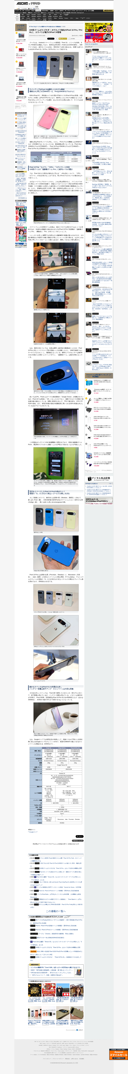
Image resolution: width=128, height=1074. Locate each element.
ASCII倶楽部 (108, 11)
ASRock (44, 16)
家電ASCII (30, 12)
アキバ (69, 10)
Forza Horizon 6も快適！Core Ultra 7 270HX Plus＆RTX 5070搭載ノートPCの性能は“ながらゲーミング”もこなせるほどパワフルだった (102, 150)
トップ (16, 10)
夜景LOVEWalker (68, 1054)
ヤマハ (71, 18)
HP (60, 14)
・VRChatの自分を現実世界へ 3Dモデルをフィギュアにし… (21, 185)
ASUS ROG (33, 16)
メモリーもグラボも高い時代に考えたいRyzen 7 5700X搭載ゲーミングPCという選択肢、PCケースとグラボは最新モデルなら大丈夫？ (102, 135)
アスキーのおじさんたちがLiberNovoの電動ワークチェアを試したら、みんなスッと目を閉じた (102, 59)
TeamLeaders (51, 12)
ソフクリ (88, 18)
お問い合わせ (74, 1058)
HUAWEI (50, 16)
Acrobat (28, 18)
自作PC (62, 10)
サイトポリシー (47, 1058)
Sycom (39, 14)
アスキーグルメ (37, 12)
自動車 (51, 10)
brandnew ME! (44, 20)
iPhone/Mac (45, 10)
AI (20, 10)
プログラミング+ (58, 12)
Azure (39, 18)
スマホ (73, 10)
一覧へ (110, 483)
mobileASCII (69, 1052)
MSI (50, 14)
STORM (86, 1043)
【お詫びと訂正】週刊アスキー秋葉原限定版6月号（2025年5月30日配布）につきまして (99, 494)
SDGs (64, 12)
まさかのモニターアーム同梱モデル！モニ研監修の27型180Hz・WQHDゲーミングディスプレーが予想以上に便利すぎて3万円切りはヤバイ (102, 210)
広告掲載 (81, 1058)
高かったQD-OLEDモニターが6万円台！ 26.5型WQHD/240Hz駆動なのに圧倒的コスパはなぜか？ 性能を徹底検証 (102, 280)
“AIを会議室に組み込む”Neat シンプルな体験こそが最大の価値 (102, 163)
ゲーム (85, 10)
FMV (23, 14)
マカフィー (22, 20)
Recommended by (71, 1030)
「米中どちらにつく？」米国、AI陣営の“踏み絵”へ (47, 975)
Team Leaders (61, 1050)
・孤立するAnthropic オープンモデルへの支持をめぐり (21, 194)
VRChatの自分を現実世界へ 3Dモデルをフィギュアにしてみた (51, 972)
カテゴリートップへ (78, 841)
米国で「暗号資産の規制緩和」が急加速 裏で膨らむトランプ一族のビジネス (55, 970)
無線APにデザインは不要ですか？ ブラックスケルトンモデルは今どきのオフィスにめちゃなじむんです (103, 343)
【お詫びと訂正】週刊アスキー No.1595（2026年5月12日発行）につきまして (99, 487)
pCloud (50, 20)
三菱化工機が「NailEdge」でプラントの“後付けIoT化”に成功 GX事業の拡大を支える (102, 72)
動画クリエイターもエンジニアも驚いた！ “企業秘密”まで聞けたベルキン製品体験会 (102, 317)
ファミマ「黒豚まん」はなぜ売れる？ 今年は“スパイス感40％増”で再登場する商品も (102, 93)
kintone (33, 18)
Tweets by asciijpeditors (91, 44)
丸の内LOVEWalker (85, 1054)
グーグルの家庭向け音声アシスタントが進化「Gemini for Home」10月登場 (59, 887)
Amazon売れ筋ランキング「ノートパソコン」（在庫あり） (20, 27)
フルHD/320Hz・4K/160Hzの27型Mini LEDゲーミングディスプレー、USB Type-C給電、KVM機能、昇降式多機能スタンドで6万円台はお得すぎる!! (102, 292)
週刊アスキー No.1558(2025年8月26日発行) (50, 937)
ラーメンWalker (33, 1054)
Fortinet (66, 18)
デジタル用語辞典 (61, 1052)
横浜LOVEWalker (50, 1054)
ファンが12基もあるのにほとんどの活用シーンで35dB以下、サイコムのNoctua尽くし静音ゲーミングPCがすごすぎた (102, 356)
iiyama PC (59, 1043)
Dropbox (50, 18)
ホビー (56, 10)
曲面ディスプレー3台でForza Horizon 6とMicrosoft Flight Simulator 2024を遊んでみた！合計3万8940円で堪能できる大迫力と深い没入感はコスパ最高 (102, 106)
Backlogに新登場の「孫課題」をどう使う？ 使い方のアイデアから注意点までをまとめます (102, 186)
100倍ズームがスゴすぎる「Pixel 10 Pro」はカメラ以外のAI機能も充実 (61, 868)
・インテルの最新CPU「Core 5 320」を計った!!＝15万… (21, 175)
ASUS (55, 14)
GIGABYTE (39, 16)
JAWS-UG (45, 1045)
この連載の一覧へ (56, 911)
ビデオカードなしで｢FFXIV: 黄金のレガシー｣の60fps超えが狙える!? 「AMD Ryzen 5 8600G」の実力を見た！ (102, 367)
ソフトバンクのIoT (82, 18)
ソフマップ (39, 20)
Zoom (77, 18)
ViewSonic (55, 16)
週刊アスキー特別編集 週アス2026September (21, 204)
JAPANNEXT (33, 20)
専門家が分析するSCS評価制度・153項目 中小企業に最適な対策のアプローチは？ (102, 224)
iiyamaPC (34, 14)
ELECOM (23, 16)
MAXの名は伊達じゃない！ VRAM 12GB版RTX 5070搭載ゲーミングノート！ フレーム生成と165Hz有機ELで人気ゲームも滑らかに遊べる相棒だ (102, 266)
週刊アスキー (44, 12)
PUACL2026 (73, 12)
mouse (28, 14)
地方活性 (68, 12)
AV (65, 10)
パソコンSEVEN (44, 14)
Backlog (61, 18)
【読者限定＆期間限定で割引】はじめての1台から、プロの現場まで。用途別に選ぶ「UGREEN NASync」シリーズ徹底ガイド (102, 197)
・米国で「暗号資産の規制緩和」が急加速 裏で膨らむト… (21, 180)
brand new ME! (71, 1047)
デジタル (34, 3)
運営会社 (67, 1058)
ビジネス (27, 10)
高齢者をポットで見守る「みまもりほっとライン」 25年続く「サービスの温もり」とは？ (102, 84)
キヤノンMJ (28, 20)
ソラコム (44, 18)
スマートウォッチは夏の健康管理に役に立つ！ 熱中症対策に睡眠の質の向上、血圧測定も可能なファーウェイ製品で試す (102, 251)
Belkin (60, 16)
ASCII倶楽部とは (22, 198)
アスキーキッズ (18, 12)
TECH (32, 10)
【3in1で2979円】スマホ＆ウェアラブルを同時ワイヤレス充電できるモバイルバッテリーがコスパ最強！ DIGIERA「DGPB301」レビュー (102, 307)
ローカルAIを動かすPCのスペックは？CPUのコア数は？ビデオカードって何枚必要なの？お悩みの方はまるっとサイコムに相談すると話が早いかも (102, 237)
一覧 (56, 38)
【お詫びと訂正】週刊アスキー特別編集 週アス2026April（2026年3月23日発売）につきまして (99, 490)
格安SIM (24, 12)
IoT (23, 10)
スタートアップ (79, 10)
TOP (35, 1041)
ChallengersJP (80, 12)
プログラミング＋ (69, 1050)
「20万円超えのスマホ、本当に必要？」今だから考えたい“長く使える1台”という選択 (102, 172)
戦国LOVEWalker (93, 1054)
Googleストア (33, 832)
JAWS (22, 18)
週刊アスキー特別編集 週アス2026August (21, 224)
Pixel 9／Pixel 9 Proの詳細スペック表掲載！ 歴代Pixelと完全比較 (56, 925)
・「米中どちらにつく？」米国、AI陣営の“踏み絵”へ (21, 189)
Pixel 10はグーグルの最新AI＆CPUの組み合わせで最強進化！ (46, 26)
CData (55, 18)
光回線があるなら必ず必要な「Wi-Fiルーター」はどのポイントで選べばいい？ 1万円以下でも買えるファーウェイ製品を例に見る (102, 121)
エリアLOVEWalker (42, 1054)
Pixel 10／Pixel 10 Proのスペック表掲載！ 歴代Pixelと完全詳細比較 (59, 890)
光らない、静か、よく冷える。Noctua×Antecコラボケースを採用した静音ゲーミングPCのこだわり (101, 329)
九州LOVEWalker (76, 1054)
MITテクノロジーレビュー (78, 1052)
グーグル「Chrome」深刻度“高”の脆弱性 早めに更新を (56, 933)
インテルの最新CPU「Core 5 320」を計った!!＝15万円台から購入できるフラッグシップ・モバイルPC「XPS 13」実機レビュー (71, 967)
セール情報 (91, 10)
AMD (28, 16)
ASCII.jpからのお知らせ (91, 483)
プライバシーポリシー (58, 1058)
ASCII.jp (22, 3)
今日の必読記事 (47, 1052)
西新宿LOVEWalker (59, 1054)
